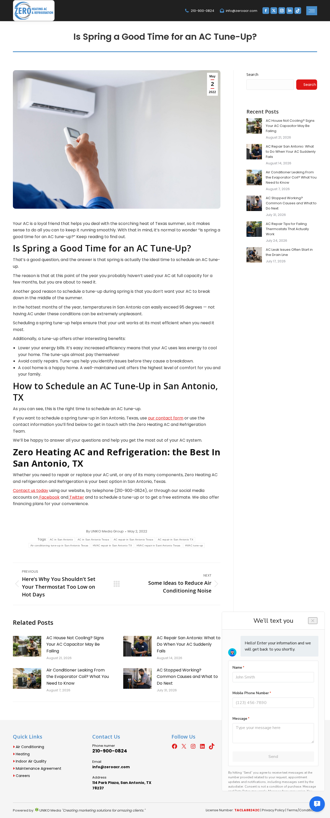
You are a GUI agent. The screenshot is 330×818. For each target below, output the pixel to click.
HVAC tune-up (194, 545)
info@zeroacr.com (241, 11)
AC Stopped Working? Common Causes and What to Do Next (187, 676)
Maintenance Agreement (38, 768)
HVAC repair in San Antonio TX (112, 545)
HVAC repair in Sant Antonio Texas (158, 545)
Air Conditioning (29, 746)
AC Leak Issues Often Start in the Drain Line (289, 252)
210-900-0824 (202, 11)
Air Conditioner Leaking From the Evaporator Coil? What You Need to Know (77, 676)
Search (252, 74)
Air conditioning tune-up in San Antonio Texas (59, 545)
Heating (22, 754)
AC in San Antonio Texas (93, 539)
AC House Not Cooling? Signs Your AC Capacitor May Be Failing (75, 644)
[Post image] (27, 646)
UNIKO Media (50, 810)
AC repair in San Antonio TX (175, 539)
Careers (22, 775)
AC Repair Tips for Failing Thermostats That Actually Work (287, 229)
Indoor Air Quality (30, 761)
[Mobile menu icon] (311, 10)
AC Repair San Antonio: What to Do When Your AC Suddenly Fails (188, 644)
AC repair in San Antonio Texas (133, 539)
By (105, 531)
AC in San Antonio (61, 539)
